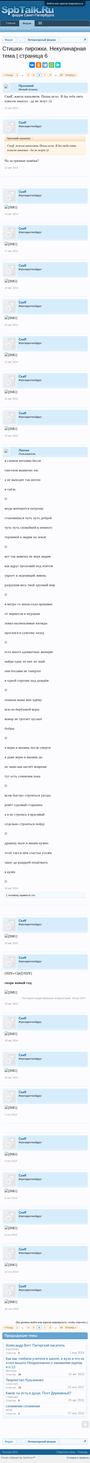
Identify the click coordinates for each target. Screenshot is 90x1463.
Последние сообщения (17, 29)
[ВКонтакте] (32, 65)
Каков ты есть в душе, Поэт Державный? (38, 1393)
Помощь (83, 1452)
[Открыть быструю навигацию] (84, 39)
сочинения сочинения (23, 1406)
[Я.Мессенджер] (58, 65)
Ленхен (24, 450)
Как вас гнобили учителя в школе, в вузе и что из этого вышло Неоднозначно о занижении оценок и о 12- (45, 1363)
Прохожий (26, 86)
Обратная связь (66, 1452)
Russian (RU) (10, 1452)
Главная (10, 23)
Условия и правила (78, 1457)
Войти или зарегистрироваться (65, 3)
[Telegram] (45, 65)
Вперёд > (71, 75)
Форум (27, 23)
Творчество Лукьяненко (24, 1380)
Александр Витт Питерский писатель (35, 1345)
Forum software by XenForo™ (18, 1457)
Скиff (22, 122)
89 (61, 75)
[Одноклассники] (38, 65)
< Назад (8, 75)
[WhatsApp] (51, 65)
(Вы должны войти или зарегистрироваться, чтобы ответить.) (52, 1322)
